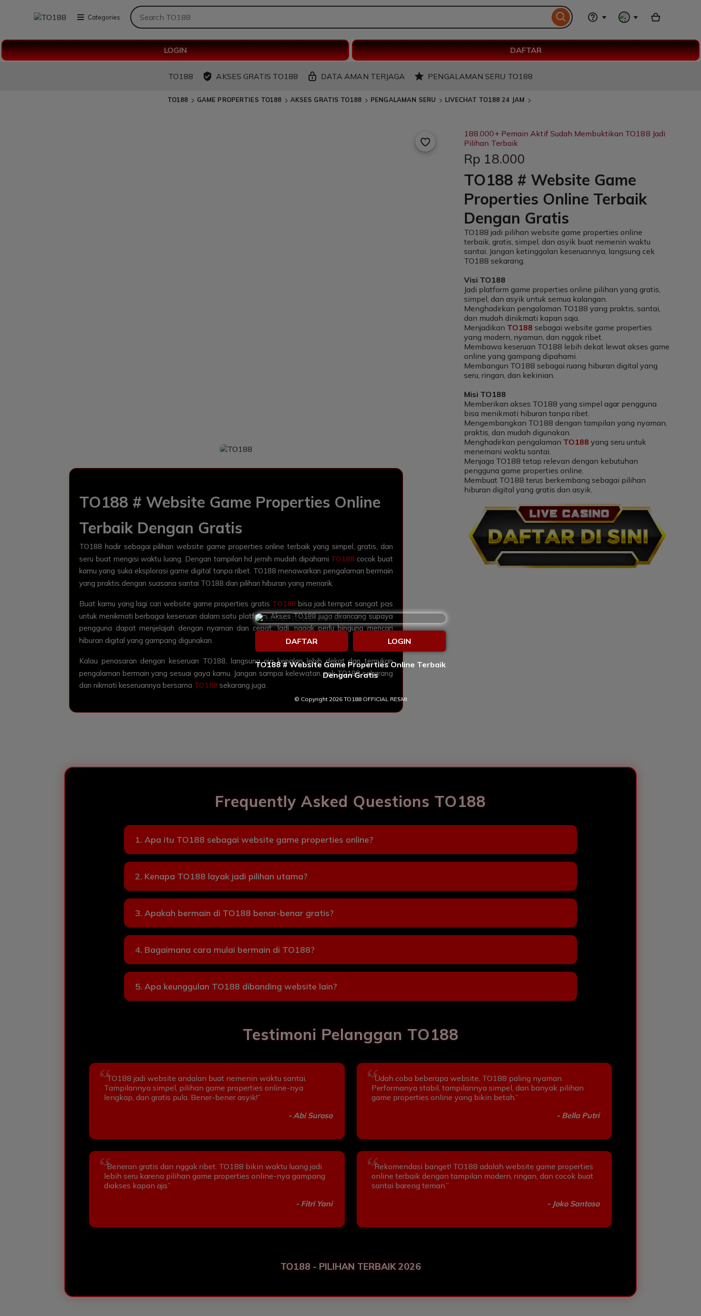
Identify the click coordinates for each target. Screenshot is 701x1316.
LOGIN (399, 641)
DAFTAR (302, 641)
